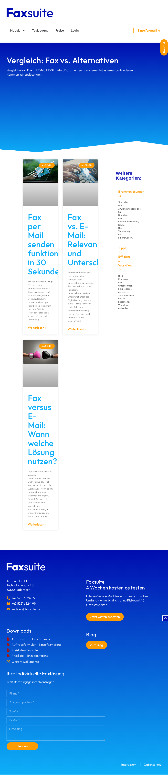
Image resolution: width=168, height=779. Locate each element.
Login (75, 30)
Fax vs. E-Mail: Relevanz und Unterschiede (92, 239)
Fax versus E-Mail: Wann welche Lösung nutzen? (42, 429)
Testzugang (40, 30)
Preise (59, 30)
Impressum (129, 765)
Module (15, 30)
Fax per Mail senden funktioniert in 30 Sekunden (50, 244)
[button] (164, 47)
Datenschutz (152, 765)
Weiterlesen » (37, 328)
